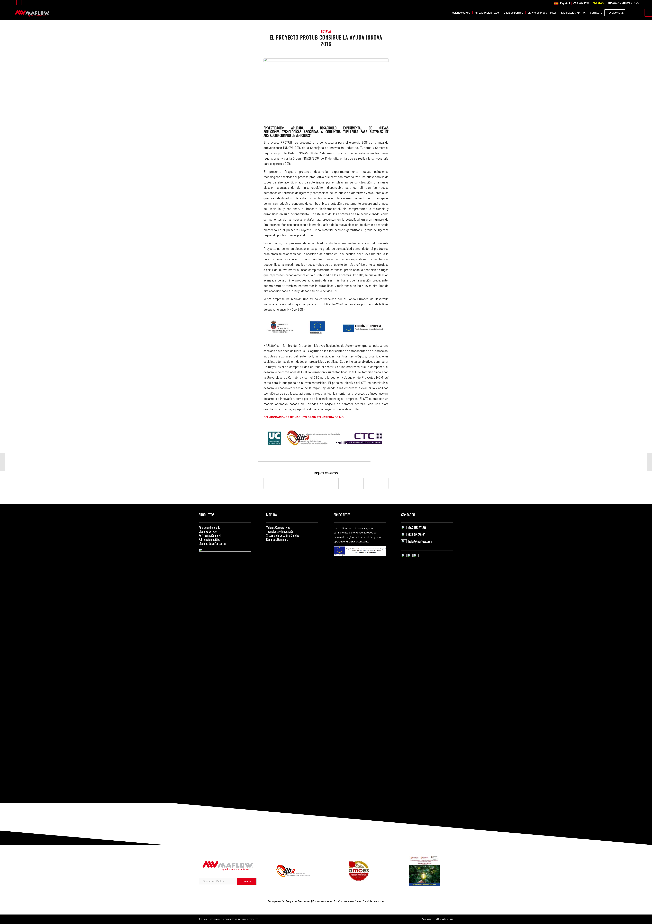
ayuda (369, 528)
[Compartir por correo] (376, 483)
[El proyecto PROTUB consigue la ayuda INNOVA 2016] (326, 91)
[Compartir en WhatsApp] (326, 483)
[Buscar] (631, 12)
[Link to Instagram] (14, 2)
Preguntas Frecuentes (298, 901)
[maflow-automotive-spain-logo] (32, 12)
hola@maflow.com (420, 541)
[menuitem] (562, 3)
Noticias (326, 31)
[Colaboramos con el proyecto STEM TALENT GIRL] (2, 462)
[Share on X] (301, 483)
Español (565, 3)
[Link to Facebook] (24, 2)
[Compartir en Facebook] (276, 483)
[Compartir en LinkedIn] (351, 483)
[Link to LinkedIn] (19, 2)
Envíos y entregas (322, 901)
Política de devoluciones (347, 901)
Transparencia (276, 901)
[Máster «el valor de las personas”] (649, 462)
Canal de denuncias (373, 901)
